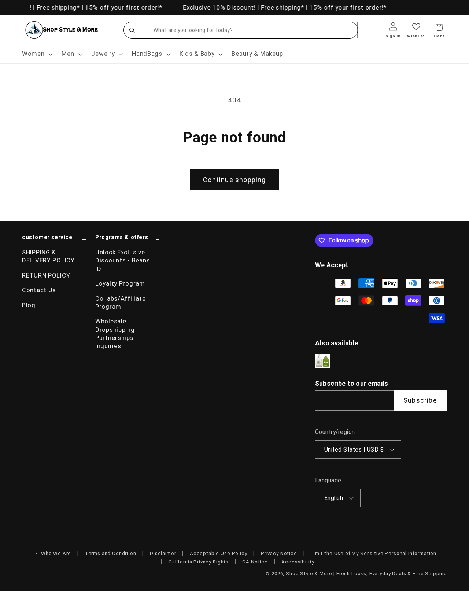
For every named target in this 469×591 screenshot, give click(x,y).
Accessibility (297, 562)
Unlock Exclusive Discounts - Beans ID (122, 260)
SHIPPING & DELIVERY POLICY (48, 256)
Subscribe (420, 400)
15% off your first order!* (122, 7)
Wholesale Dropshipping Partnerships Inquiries (115, 333)
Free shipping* (56, 7)
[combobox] (248, 30)
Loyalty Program (120, 283)
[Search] (132, 30)
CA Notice (255, 562)
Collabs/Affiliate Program (120, 302)
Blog (29, 305)
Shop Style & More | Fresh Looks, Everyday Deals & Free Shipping (366, 573)
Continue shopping (234, 180)
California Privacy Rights (199, 562)
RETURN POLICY (46, 275)
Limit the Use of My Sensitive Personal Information (373, 553)
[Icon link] (322, 361)
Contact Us (39, 290)
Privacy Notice (279, 553)
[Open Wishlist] (416, 31)
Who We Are (56, 553)
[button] (36, 54)
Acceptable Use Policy (218, 553)
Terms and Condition (110, 553)
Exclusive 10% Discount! (218, 7)
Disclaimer (163, 553)
